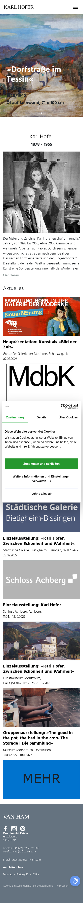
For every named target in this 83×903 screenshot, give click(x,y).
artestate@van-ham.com (26, 859)
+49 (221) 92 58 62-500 (26, 848)
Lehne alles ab (41, 493)
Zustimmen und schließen (41, 463)
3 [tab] (44, 113)
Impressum (62, 886)
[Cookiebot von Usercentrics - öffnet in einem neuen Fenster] (60, 406)
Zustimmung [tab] (15, 417)
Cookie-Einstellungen (15, 886)
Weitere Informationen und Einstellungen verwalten (41, 478)
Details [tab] (41, 417)
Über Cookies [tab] (68, 417)
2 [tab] (41, 113)
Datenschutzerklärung (41, 886)
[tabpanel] (41, 65)
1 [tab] (39, 113)
